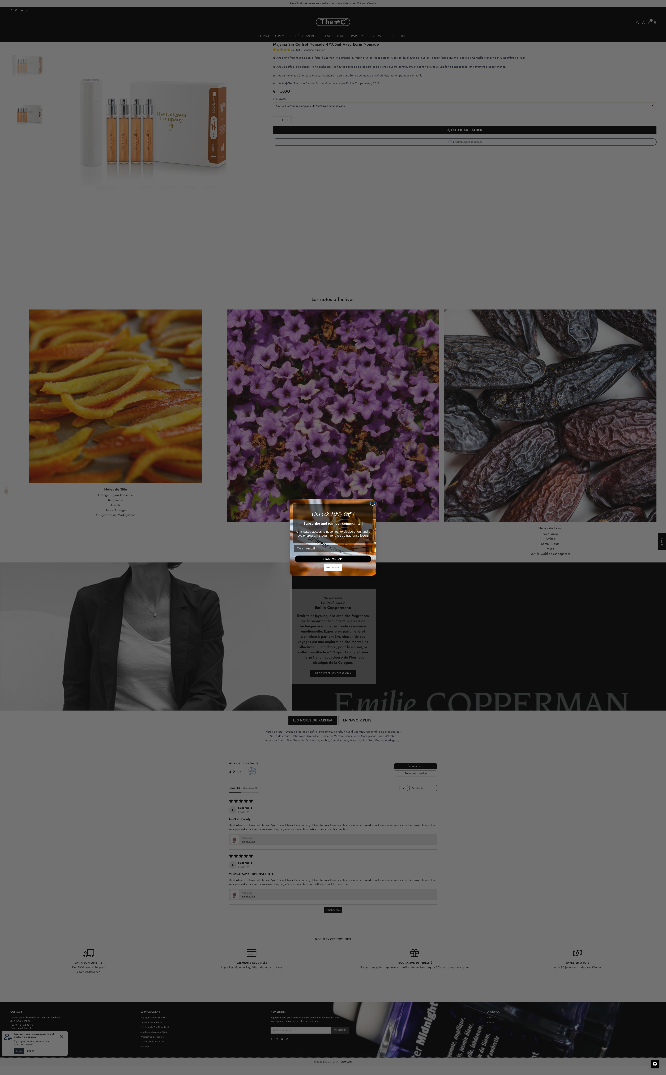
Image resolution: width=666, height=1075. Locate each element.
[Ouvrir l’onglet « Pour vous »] (655, 1064)
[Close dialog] (372, 503)
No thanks (333, 567)
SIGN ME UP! (333, 558)
